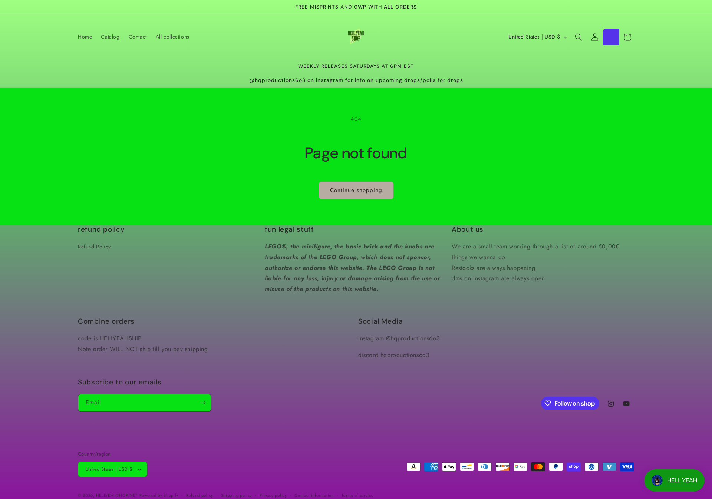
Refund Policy (94, 246)
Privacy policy (273, 495)
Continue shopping (356, 190)
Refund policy (199, 495)
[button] (578, 37)
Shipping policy (236, 495)
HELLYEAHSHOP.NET (117, 495)
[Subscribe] (203, 403)
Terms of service (357, 495)
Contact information (314, 495)
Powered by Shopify (159, 495)
